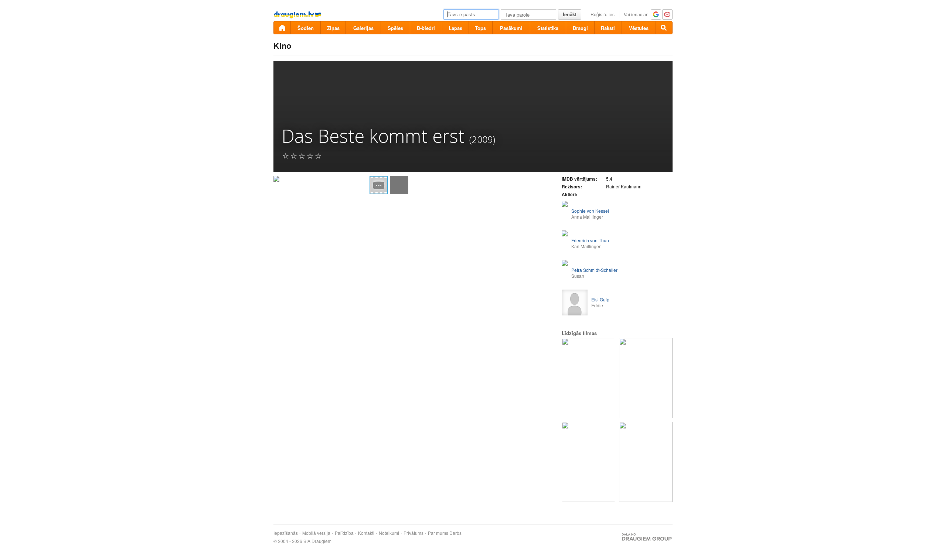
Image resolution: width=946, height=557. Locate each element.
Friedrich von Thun (590, 240)
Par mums (438, 533)
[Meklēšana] (664, 27)
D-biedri (426, 27)
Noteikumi (389, 533)
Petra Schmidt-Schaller (594, 270)
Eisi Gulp (600, 299)
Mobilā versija (316, 533)
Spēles (395, 27)
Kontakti (366, 533)
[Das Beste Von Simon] (588, 462)
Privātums (413, 533)
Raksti (608, 27)
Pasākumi (511, 27)
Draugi (580, 27)
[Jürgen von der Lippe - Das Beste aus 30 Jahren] (646, 462)
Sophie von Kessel (590, 211)
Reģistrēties (603, 14)
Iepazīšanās (285, 533)
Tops (480, 27)
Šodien (305, 27)
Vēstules (639, 27)
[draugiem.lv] (281, 27)
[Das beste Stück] (646, 378)
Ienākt (569, 14)
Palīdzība (344, 533)
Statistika (547, 27)
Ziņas (333, 27)
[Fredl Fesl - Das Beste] (588, 378)
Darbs (455, 533)
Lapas (455, 27)
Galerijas (363, 27)
